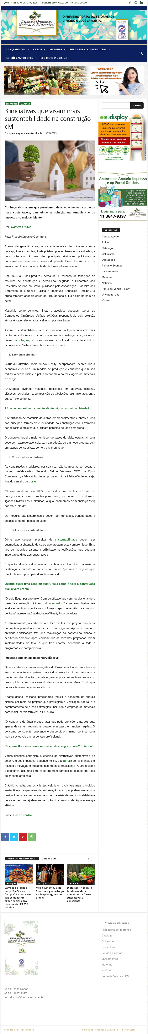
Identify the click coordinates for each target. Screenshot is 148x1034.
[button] (141, 53)
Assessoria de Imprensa (116, 929)
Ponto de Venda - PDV (115, 976)
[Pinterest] (23, 837)
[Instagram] (135, 3)
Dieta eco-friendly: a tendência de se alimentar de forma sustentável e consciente (79, 894)
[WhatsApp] (32, 837)
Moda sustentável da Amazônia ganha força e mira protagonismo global (50, 892)
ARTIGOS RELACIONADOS (22, 858)
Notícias (107, 282)
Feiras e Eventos (112, 265)
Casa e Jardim (22, 815)
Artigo (105, 242)
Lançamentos (16, 49)
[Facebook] (129, 3)
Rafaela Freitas (21, 227)
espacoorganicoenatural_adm (26, 133)
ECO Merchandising (53, 58)
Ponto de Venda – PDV (116, 288)
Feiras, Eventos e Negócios (88, 49)
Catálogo (107, 248)
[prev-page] (88, 859)
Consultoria (108, 947)
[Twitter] (14, 837)
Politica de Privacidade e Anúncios (100, 1029)
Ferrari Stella (128, 1029)
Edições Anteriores (19, 58)
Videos (37, 49)
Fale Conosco (79, 2)
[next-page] (93, 859)
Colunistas (108, 253)
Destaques (11, 104)
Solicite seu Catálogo (55, 2)
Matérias (56, 49)
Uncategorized (110, 294)
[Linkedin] (141, 3)
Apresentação (110, 236)
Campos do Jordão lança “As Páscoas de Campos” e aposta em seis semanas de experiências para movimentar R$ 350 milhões (18, 897)
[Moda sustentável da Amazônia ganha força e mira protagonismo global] (50, 874)
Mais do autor (49, 858)
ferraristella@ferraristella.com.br (24, 997)
